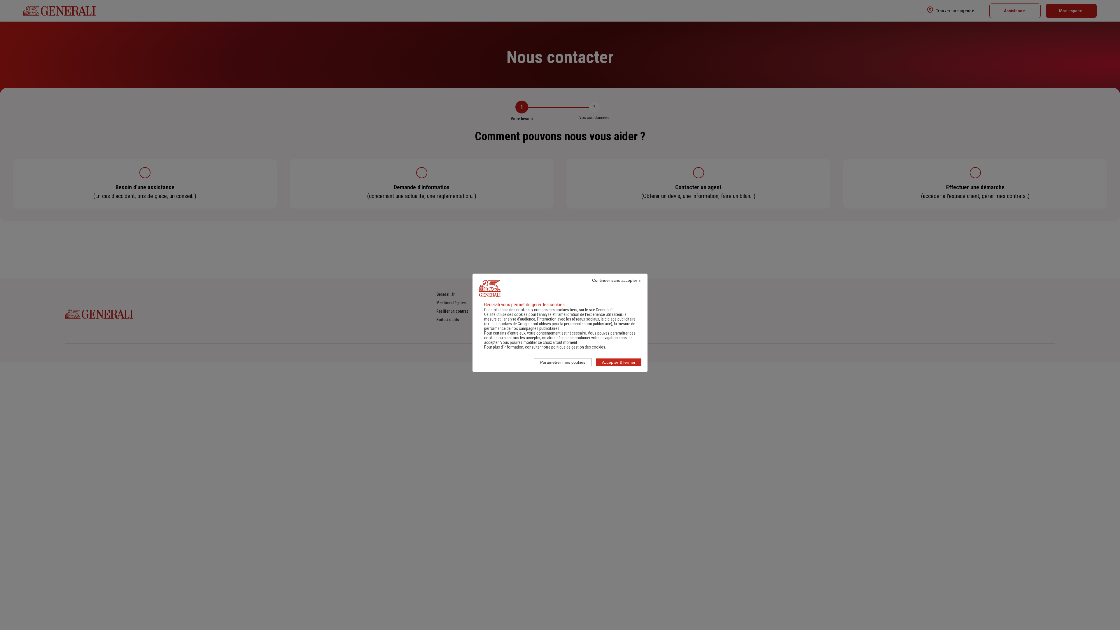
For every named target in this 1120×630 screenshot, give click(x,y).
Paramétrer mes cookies (562, 362)
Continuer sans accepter (614, 280)
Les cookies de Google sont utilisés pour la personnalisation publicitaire (551, 323)
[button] (565, 347)
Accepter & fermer (619, 362)
